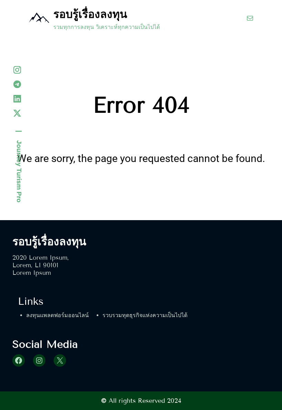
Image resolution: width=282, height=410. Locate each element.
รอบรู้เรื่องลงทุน (90, 14)
